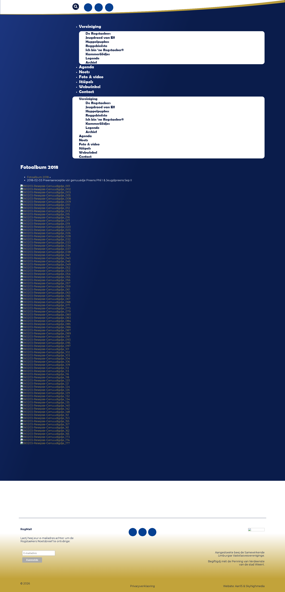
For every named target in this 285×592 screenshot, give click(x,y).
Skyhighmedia (255, 586)
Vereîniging (90, 26)
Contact (86, 91)
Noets (84, 71)
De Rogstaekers (98, 33)
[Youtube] (109, 7)
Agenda (86, 66)
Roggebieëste (96, 46)
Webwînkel (89, 86)
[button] (75, 6)
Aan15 (239, 586)
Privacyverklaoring (142, 586)
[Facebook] (88, 7)
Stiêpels (86, 81)
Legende (92, 58)
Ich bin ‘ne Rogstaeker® (105, 50)
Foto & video (91, 76)
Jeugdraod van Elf (100, 37)
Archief (91, 62)
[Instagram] (99, 7)
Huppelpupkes (97, 41)
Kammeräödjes (98, 54)
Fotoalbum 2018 (38, 177)
